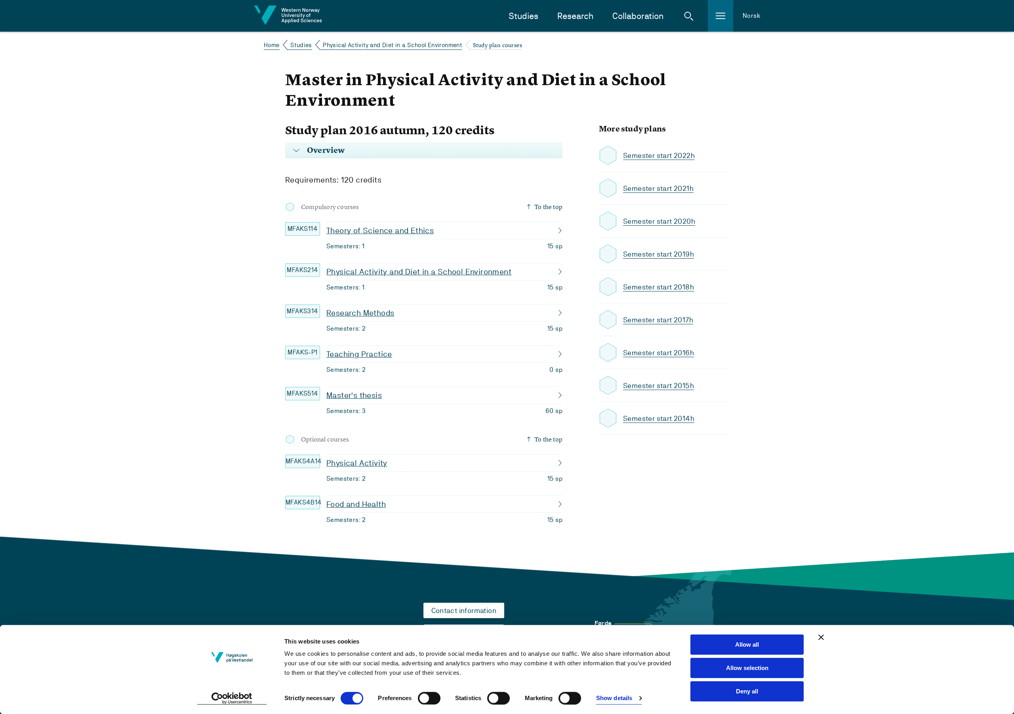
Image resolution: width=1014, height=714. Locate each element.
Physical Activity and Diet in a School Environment (392, 45)
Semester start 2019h (658, 254)
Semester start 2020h (659, 221)
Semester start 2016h (658, 352)
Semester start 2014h (658, 418)
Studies (523, 16)
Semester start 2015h (658, 385)
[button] (688, 16)
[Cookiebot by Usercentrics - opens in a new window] (232, 698)
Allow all (747, 644)
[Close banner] (821, 637)
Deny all (747, 691)
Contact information (464, 610)
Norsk (751, 15)
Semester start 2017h (658, 320)
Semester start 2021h (658, 188)
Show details (614, 698)
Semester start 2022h (659, 155)
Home (272, 45)
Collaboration (637, 16)
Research (575, 16)
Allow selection (747, 667)
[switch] (429, 698)
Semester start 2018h (658, 287)
